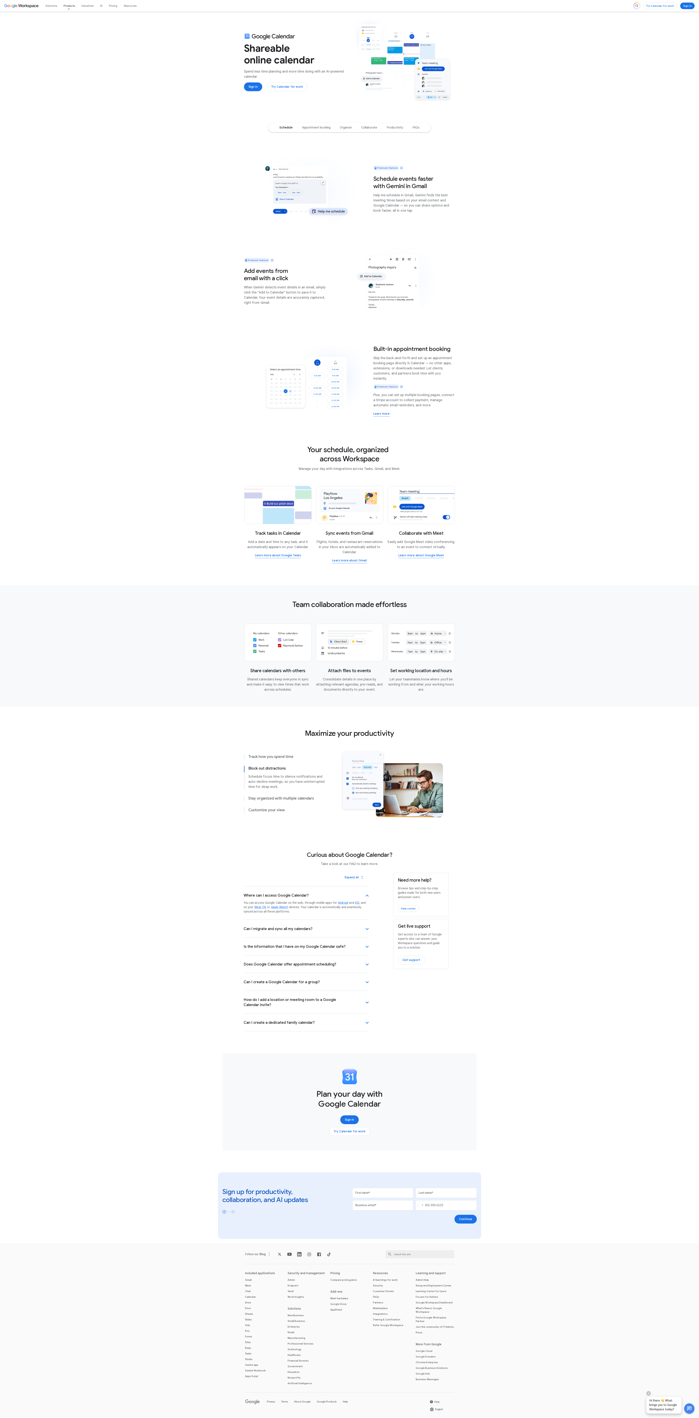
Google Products (327, 1401)
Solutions (51, 5)
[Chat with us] (689, 1408)
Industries (88, 5)
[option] (286, 128)
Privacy (271, 1401)
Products (69, 5)
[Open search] (637, 6)
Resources (130, 5)
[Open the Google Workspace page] (21, 6)
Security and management (306, 1273)
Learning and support (431, 1273)
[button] (689, 1408)
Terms (284, 1401)
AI (101, 5)
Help (345, 1401)
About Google (302, 1401)
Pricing (113, 5)
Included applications (260, 1273)
